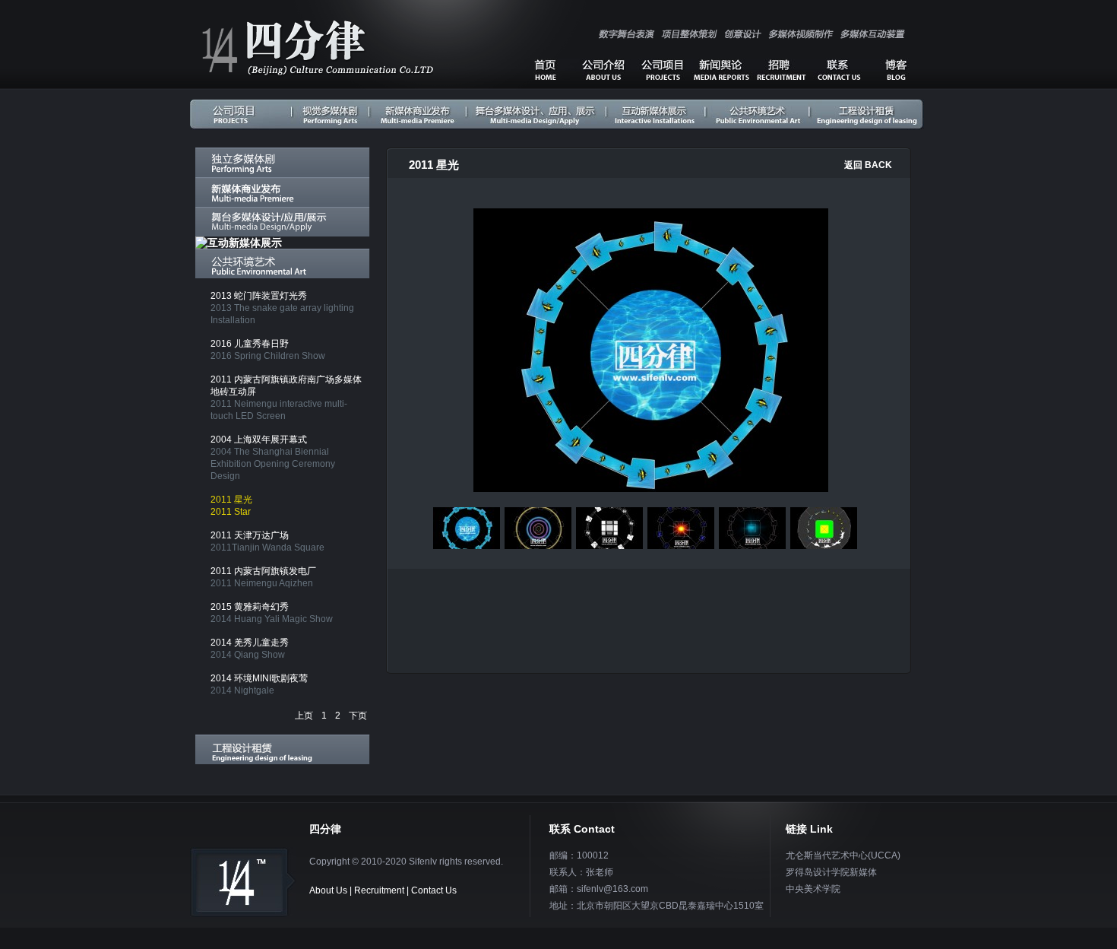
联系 (839, 69)
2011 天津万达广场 (267, 541)
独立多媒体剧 (332, 114)
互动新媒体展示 (654, 114)
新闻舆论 (721, 69)
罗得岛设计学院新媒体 (831, 872)
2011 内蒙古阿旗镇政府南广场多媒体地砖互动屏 (286, 397)
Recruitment (379, 890)
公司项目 (662, 69)
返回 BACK (868, 165)
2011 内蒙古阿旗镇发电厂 (263, 577)
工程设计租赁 (867, 114)
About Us (328, 890)
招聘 (781, 69)
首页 (544, 69)
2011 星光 (231, 505)
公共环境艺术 (758, 114)
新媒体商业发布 (417, 114)
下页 (358, 715)
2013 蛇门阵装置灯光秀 (282, 307)
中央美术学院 (813, 889)
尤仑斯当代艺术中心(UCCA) (843, 855)
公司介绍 (603, 69)
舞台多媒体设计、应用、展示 (535, 114)
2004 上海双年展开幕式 (272, 457)
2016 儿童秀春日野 (267, 349)
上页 (304, 715)
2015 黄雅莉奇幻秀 (271, 612)
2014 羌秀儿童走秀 (249, 648)
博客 (895, 69)
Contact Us (434, 890)
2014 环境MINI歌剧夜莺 (259, 684)
